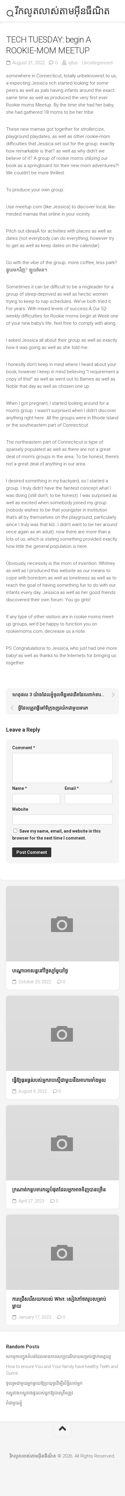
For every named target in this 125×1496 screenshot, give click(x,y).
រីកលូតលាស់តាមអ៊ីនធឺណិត (62, 11)
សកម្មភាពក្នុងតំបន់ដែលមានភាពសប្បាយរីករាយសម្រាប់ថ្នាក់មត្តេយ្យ (58, 1356)
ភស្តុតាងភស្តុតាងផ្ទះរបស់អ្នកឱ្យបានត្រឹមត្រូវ (39, 1392)
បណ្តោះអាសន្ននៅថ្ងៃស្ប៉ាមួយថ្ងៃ (40, 971)
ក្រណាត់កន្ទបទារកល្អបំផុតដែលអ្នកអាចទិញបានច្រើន (59, 1189)
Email (72, 788)
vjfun (73, 62)
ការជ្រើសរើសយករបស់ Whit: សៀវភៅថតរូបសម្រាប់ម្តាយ (59, 1302)
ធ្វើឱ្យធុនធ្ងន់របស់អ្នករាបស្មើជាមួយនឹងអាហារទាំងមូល (59, 1080)
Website (20, 809)
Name (19, 788)
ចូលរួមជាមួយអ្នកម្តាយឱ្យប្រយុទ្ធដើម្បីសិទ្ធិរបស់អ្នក (44, 1383)
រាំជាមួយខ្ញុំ (14, 1402)
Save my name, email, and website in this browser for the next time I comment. (56, 834)
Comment (23, 747)
